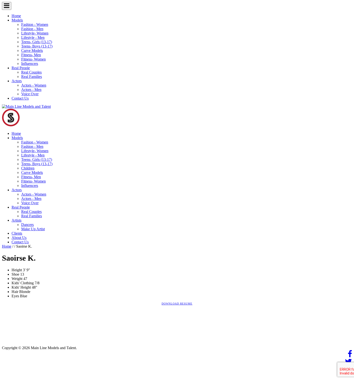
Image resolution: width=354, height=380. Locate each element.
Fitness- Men (31, 55)
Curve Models (32, 50)
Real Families (31, 77)
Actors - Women (33, 85)
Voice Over (30, 94)
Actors (17, 81)
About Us (19, 238)
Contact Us (20, 98)
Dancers (27, 225)
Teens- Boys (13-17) (36, 46)
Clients (17, 233)
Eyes (15, 296)
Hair (15, 292)
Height (17, 270)
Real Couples (31, 72)
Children (27, 168)
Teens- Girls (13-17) (36, 42)
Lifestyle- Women (34, 33)
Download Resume (177, 303)
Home (16, 16)
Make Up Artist (33, 229)
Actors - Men (31, 90)
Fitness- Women (33, 59)
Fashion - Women (34, 24)
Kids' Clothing (23, 283)
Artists (16, 220)
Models (17, 20)
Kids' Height (21, 287)
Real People (21, 68)
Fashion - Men (32, 29)
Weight (17, 279)
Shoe (15, 274)
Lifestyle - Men (33, 37)
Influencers (29, 63)
